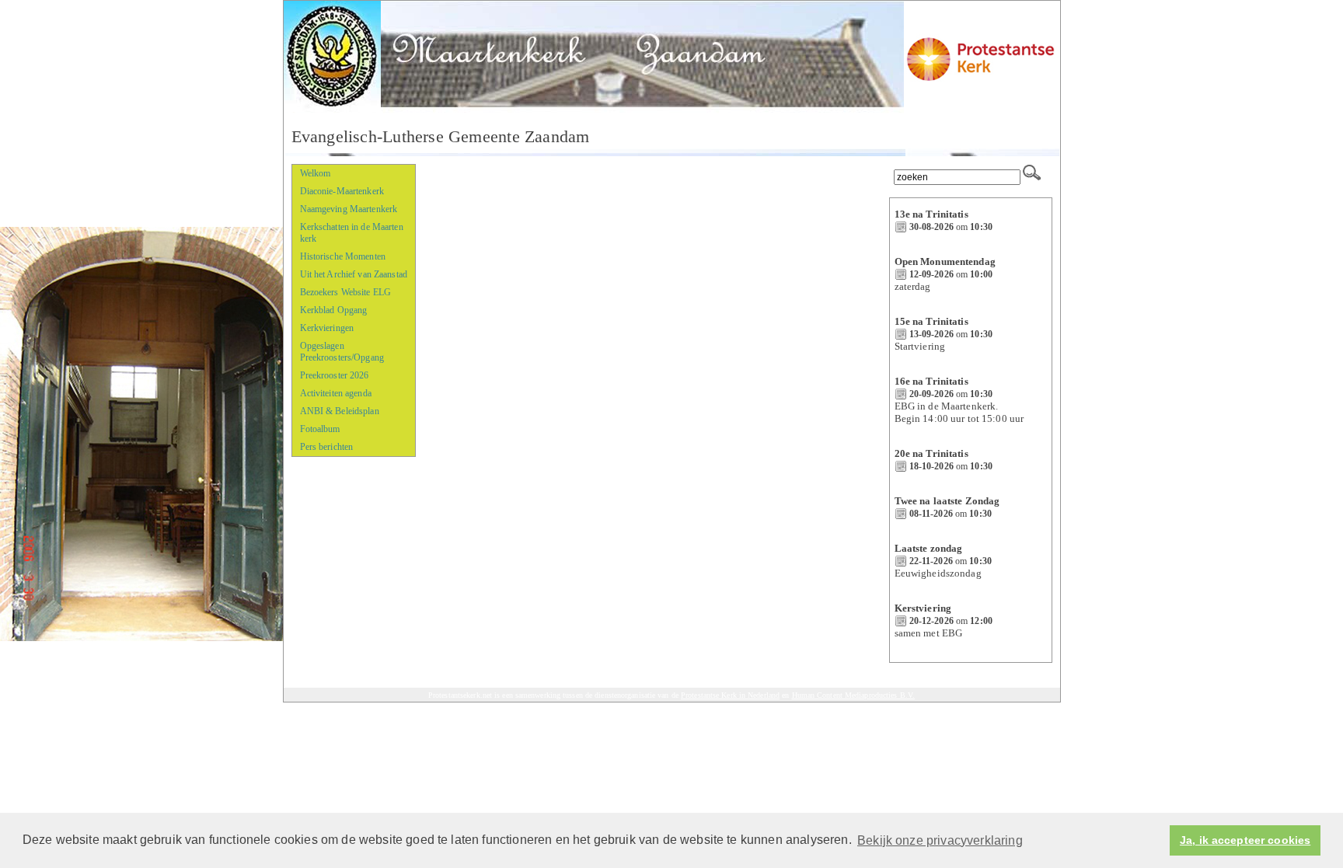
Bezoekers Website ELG (346, 292)
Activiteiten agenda (336, 393)
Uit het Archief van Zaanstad (353, 274)
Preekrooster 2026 (334, 375)
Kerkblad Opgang (334, 310)
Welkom (315, 173)
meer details (922, 239)
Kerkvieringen (327, 327)
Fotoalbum (320, 429)
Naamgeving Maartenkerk (349, 209)
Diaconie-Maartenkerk (342, 191)
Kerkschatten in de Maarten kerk (351, 232)
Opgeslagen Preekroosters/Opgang (342, 351)
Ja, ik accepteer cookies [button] (1245, 840)
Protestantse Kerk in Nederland (730, 695)
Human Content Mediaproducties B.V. (854, 695)
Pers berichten (327, 446)
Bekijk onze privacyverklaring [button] (940, 840)
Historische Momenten (342, 256)
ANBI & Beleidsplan (339, 411)
